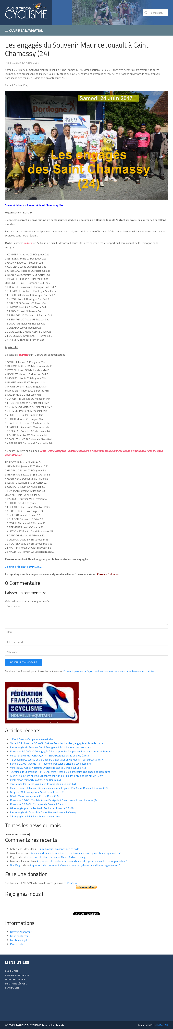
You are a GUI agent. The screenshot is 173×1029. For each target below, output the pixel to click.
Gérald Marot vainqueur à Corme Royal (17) (34, 796)
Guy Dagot (16, 865)
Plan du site (16, 944)
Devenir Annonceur (20, 932)
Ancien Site (12, 971)
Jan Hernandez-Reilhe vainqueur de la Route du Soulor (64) (43, 784)
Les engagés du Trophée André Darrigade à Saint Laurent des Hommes (50, 747)
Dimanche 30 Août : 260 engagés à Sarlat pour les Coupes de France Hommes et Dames (60, 751)
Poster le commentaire (23, 662)
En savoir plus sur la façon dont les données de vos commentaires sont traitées (109, 671)
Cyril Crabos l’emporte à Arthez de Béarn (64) (35, 780)
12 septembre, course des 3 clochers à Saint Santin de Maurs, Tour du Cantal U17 (56, 759)
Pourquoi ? (73, 883)
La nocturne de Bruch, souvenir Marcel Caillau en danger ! (57, 857)
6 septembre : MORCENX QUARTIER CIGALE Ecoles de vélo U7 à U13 (49, 755)
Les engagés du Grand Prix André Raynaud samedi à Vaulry (43, 812)
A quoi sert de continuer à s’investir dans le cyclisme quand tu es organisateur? (76, 853)
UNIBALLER (162, 1025)
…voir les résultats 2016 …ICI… (23, 567)
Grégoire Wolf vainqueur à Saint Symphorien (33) (37, 792)
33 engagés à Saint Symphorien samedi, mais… (37, 816)
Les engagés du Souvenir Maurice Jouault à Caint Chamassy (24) (77, 49)
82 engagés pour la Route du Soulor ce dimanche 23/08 (41, 808)
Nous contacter (19, 936)
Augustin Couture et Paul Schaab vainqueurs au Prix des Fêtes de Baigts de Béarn (56, 776)
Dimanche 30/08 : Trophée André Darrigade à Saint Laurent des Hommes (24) (54, 800)
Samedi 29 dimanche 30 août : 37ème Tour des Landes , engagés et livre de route (56, 743)
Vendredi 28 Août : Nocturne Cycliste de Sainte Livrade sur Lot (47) (48, 768)
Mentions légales (20, 940)
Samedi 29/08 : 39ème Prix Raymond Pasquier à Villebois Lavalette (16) (51, 764)
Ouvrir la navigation (25, 30)
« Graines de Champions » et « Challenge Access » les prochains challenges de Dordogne (60, 772)
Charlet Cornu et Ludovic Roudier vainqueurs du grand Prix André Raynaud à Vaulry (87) (59, 788)
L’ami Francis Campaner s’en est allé (31, 739)
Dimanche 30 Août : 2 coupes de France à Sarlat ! (38, 804)
